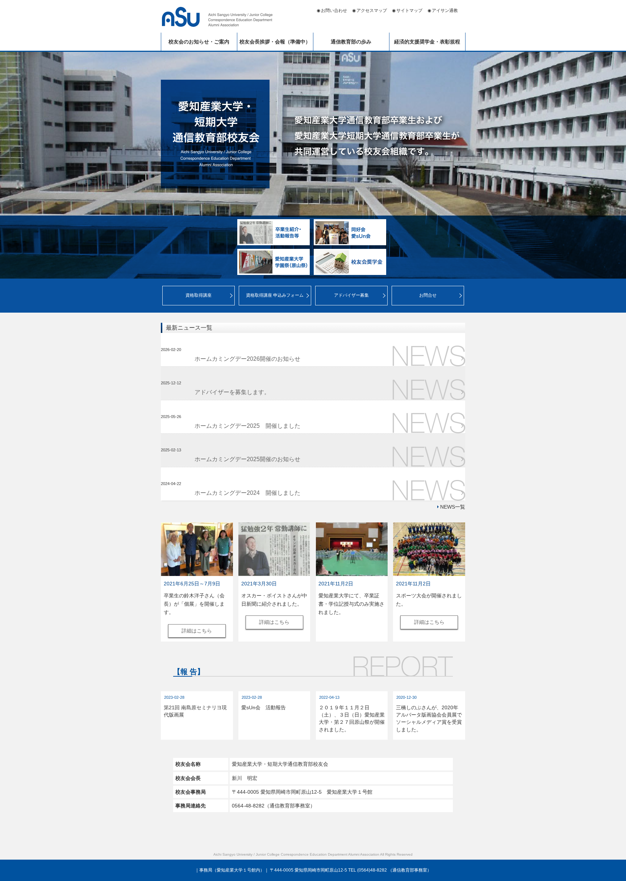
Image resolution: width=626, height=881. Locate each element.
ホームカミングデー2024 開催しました (247, 493)
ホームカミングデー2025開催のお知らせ (247, 459)
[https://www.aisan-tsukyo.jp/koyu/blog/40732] (197, 549)
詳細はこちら (196, 631)
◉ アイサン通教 (442, 10)
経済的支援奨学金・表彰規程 (427, 42)
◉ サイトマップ (407, 10)
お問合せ (428, 295)
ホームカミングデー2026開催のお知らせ (247, 359)
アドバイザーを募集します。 (232, 392)
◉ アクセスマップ (369, 10)
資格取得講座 (198, 295)
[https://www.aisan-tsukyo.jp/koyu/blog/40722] (274, 549)
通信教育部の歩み (351, 42)
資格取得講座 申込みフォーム (275, 295)
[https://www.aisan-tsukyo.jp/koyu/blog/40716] (429, 549)
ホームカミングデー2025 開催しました (247, 426)
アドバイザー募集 (351, 295)
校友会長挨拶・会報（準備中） (274, 42)
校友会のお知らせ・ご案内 (198, 42)
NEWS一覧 (452, 507)
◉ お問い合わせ (332, 10)
